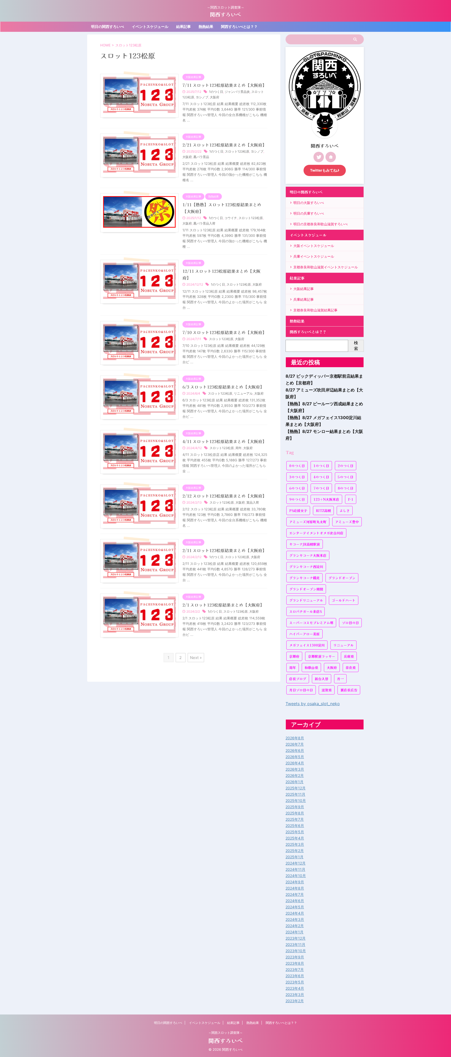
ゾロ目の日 (350, 622)
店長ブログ (297, 678)
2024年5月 (295, 907)
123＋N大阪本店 (326, 499)
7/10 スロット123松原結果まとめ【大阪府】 (224, 332)
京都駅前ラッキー (321, 656)
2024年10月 (296, 875)
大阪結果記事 (303, 289)
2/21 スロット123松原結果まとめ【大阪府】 (224, 145)
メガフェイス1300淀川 (307, 645)
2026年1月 (295, 782)
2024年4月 (295, 913)
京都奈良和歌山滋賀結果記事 (315, 310)
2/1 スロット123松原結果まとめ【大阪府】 (223, 605)
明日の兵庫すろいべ (308, 213)
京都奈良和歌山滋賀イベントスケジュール (325, 267)
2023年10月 (296, 951)
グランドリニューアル (306, 600)
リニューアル (243, 393)
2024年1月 (295, 932)
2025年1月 (295, 857)
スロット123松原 (237, 151)
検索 (356, 345)
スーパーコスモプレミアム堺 (311, 622)
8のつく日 (345, 488)
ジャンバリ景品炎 (237, 92)
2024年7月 (295, 894)
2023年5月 (295, 982)
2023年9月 (295, 957)
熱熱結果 (206, 26)
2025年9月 (295, 807)
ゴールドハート (343, 600)
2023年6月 (295, 976)
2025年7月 (295, 819)
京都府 (294, 656)
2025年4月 (295, 838)
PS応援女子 (298, 510)
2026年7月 (295, 744)
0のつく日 (297, 465)
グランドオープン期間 (306, 589)
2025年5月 (295, 832)
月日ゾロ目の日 (301, 689)
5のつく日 (345, 476)
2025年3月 (295, 844)
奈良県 (351, 667)
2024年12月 (296, 863)
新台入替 (321, 678)
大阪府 (214, 97)
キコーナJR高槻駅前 (304, 544)
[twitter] (318, 157)
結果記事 (183, 26)
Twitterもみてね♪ (324, 170)
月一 (340, 678)
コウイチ (230, 218)
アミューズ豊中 (347, 521)
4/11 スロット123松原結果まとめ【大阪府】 (224, 441)
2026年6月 (295, 750)
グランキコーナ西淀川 (306, 566)
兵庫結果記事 (303, 299)
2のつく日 (345, 465)
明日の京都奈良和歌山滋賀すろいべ (320, 224)
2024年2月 (295, 925)
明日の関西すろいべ (107, 26)
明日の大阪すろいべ (308, 203)
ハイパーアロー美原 (304, 633)
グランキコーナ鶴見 (304, 577)
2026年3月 (295, 769)
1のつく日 (216, 92)
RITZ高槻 (323, 510)
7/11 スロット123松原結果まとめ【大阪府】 (224, 85)
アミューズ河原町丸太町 (308, 521)
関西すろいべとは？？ (239, 26)
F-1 (350, 499)
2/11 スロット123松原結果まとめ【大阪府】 (224, 550)
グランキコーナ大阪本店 (308, 555)
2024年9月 (295, 882)
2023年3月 (295, 994)
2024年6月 (295, 900)
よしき (345, 510)
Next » (196, 657)
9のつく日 (297, 499)
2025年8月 (295, 813)
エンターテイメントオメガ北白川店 (316, 532)
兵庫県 (349, 656)
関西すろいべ (225, 14)
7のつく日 (321, 488)
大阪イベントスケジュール (313, 246)
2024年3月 (295, 919)
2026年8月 (295, 738)
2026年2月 (295, 775)
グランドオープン (341, 577)
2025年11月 (295, 794)
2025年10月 (296, 800)
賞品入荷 (252, 502)
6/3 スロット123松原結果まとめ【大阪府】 (223, 387)
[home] (330, 157)
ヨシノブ (202, 97)
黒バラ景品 (201, 157)
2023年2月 (295, 1001)
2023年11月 (295, 944)
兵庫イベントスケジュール (313, 256)
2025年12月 (296, 788)
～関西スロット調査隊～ (225, 1033)
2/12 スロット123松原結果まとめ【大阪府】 (224, 496)
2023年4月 (295, 988)
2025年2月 (295, 850)
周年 (238, 448)
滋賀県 (327, 689)
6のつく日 (297, 488)
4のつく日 (321, 476)
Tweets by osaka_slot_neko (313, 703)
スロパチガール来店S (305, 611)
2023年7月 (295, 969)
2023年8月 (295, 963)
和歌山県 (311, 667)
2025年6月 (295, 825)
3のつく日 (297, 476)
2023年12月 (296, 938)
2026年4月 (295, 763)
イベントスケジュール (150, 26)
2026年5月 (295, 756)
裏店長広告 (348, 689)
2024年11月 (295, 869)
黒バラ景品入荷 (204, 223)
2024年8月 (295, 888)
